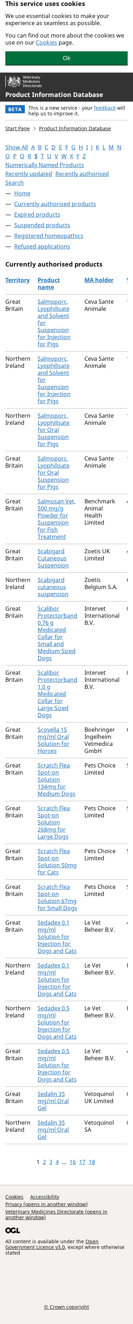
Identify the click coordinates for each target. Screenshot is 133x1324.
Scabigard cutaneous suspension (53, 587)
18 (92, 1162)
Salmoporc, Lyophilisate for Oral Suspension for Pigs (54, 430)
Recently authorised (82, 174)
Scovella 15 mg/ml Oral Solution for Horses (54, 740)
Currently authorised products (55, 203)
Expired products (37, 214)
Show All (16, 147)
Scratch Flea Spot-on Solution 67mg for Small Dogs (57, 897)
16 (73, 1162)
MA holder (98, 280)
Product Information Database (54, 94)
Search (14, 183)
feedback (105, 107)
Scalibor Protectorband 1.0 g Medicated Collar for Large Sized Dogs (57, 694)
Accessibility (44, 1196)
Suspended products (42, 225)
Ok (67, 58)
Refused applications (42, 246)
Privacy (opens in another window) (46, 1204)
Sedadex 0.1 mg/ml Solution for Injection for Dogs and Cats (57, 937)
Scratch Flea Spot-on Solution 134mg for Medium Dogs (57, 779)
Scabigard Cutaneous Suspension (53, 558)
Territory (17, 280)
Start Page (17, 128)
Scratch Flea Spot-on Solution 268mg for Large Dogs (54, 822)
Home (22, 193)
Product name (49, 283)
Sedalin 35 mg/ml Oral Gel (53, 1101)
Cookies (46, 42)
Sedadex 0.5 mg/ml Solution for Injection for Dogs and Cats (57, 1022)
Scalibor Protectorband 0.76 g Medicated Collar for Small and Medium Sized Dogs (57, 633)
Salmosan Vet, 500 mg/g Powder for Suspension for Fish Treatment (57, 519)
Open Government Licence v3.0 (52, 1244)
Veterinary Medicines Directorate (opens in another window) (56, 1214)
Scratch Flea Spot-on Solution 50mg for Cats (57, 861)
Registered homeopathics (48, 235)
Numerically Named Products (44, 165)
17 (82, 1162)
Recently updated (28, 174)
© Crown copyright (66, 1306)
